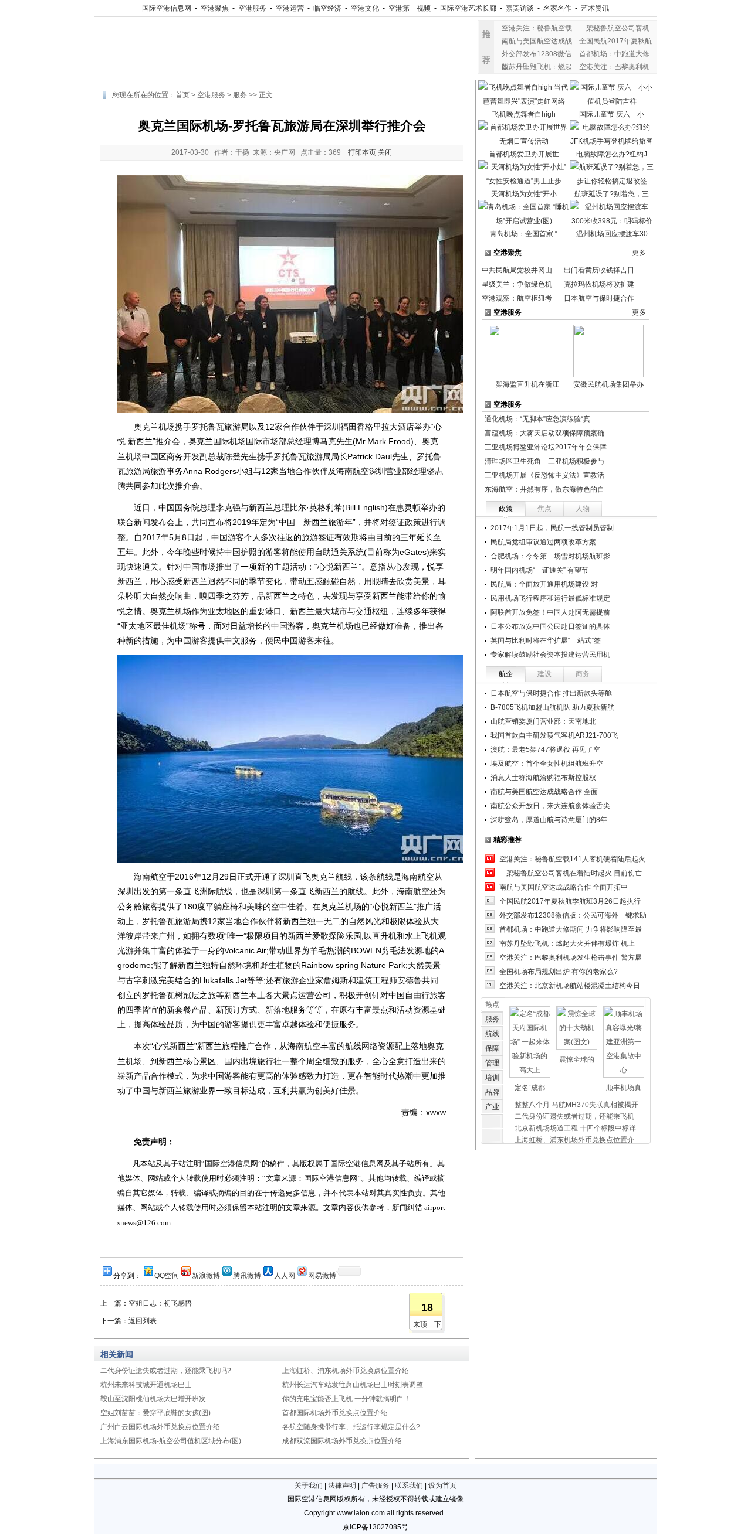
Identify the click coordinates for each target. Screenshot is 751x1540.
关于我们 (309, 1485)
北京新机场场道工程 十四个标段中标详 (575, 1128)
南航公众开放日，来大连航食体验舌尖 (550, 806)
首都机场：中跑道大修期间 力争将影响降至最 (570, 929)
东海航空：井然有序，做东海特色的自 (544, 489)
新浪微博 (206, 1275)
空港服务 (252, 8)
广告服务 (375, 1485)
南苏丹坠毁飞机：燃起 (537, 67)
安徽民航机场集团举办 (608, 384)
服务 (240, 95)
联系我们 (409, 1485)
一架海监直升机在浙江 (524, 384)
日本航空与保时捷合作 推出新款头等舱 (551, 693)
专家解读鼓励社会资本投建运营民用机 (550, 654)
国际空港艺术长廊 (468, 8)
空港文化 (365, 8)
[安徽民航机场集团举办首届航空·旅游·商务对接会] (608, 350)
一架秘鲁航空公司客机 (614, 28)
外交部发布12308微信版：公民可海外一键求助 (573, 915)
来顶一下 (427, 1324)
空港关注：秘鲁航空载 (537, 28)
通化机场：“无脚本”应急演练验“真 (537, 419)
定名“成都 (530, 1088)
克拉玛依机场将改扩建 (599, 284)
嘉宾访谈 (520, 8)
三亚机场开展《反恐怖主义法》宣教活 (544, 475)
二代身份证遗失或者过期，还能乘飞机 (574, 1116)
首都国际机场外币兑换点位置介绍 (335, 1413)
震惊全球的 (576, 1059)
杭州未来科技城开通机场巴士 (146, 1385)
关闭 (385, 152)
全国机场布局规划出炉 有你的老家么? (558, 971)
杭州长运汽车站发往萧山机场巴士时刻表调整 (352, 1385)
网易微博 (322, 1275)
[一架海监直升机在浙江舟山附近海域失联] (524, 350)
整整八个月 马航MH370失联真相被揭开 (576, 1105)
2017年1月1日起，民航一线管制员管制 (552, 528)
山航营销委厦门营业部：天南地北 (543, 721)
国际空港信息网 (166, 8)
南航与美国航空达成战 (537, 41)
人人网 (284, 1275)
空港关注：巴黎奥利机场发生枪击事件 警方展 (570, 957)
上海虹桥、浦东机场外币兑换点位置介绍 (345, 1371)
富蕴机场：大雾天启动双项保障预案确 (544, 433)
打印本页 (362, 152)
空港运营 (290, 8)
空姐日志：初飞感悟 (160, 1303)
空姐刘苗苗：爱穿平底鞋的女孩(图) (155, 1413)
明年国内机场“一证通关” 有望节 (539, 570)
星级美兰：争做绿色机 (517, 284)
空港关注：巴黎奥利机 (614, 67)
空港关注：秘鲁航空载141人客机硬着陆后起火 (572, 859)
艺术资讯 (595, 8)
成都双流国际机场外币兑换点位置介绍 (342, 1441)
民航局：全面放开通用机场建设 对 (544, 584)
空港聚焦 (215, 8)
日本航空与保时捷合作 (599, 298)
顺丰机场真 (623, 1088)
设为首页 (442, 1485)
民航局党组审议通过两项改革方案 (543, 542)
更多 (639, 252)
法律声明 (342, 1485)
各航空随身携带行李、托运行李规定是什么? (351, 1427)
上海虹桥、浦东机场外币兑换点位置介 (574, 1140)
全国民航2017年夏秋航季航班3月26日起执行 (570, 901)
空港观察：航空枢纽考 (517, 298)
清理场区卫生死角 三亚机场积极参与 (544, 461)
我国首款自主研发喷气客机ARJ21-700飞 (554, 735)
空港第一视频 (409, 8)
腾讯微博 (247, 1275)
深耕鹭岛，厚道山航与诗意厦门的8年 (548, 820)
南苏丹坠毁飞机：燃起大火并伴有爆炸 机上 (567, 943)
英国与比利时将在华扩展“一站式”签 (545, 640)
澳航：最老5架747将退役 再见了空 (545, 749)
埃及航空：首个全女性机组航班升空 (546, 763)
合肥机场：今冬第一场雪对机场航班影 (550, 556)
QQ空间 (166, 1275)
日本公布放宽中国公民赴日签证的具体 (550, 626)
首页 (182, 95)
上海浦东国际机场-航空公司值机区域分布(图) (170, 1441)
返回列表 (142, 1321)
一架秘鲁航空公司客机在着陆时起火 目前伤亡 (570, 873)
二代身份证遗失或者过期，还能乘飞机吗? (165, 1371)
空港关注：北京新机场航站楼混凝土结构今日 (569, 986)
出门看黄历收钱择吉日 (599, 270)
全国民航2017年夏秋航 (615, 41)
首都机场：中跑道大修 (614, 54)
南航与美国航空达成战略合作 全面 (544, 792)
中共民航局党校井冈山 (517, 270)
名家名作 (557, 8)
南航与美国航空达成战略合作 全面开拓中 (563, 887)
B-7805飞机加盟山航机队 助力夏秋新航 (552, 707)
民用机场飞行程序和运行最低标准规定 (550, 598)
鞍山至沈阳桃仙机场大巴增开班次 (153, 1399)
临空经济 (327, 8)
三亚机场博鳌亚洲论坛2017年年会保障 (546, 447)
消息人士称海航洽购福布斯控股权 (543, 778)
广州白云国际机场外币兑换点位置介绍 (160, 1427)
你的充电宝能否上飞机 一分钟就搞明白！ (346, 1399)
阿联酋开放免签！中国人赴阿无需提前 (550, 612)
